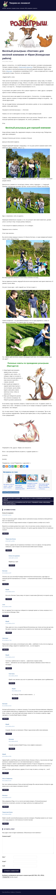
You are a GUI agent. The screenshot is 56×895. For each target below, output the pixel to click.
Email (4, 861)
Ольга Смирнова (7, 778)
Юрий (7, 589)
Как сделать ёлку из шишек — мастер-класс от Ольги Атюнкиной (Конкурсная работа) (26, 499)
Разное (11, 61)
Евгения (4, 571)
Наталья (4, 795)
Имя (3, 857)
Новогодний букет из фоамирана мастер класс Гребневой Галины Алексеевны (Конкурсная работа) (26, 503)
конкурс (4, 492)
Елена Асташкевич (14, 555)
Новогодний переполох (25, 67)
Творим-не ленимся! (19, 3)
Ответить (5, 533)
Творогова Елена (11, 539)
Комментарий (6, 836)
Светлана (5, 638)
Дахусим (9, 71)
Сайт (3, 866)
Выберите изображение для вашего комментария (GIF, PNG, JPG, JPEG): (23, 875)
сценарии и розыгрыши (13, 492)
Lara (3, 604)
